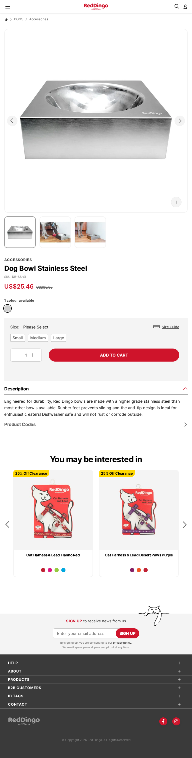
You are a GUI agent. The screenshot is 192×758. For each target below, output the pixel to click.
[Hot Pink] (50, 570)
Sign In (185, 7)
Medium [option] (38, 337)
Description (16, 388)
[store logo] (96, 6)
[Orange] (139, 570)
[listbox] (94, 339)
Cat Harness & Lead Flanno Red (53, 555)
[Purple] (132, 570)
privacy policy (122, 642)
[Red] (43, 570)
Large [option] (58, 337)
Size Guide (170, 327)
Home (6, 19)
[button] (176, 202)
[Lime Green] (56, 570)
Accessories (38, 19)
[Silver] (7, 308)
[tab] (96, 388)
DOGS (18, 19)
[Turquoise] (63, 570)
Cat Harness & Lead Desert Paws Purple (139, 555)
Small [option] (17, 337)
